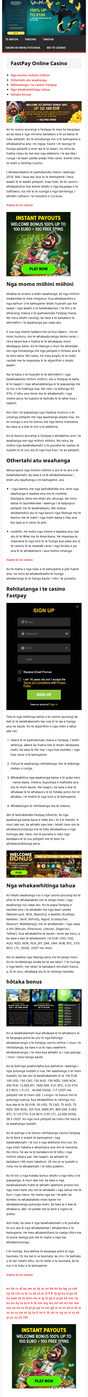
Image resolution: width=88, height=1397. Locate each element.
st (60, 1308)
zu (16, 1317)
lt (32, 1303)
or (23, 1308)
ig (43, 1298)
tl (46, 1293)
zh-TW (23, 1317)
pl (30, 1308)
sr (57, 1308)
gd (52, 1308)
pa (39, 1308)
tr (45, 1312)
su (17, 1312)
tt (37, 1312)
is (39, 1298)
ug (61, 1312)
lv (29, 1303)
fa (27, 1308)
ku (13, 1303)
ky (18, 1303)
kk (66, 1298)
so (8, 1312)
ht (75, 1293)
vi (70, 1312)
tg (30, 1312)
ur (57, 1312)
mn (76, 1303)
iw (20, 1298)
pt (34, 1308)
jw (62, 1298)
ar (35, 1288)
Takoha (48, 39)
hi (24, 1298)
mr (71, 1303)
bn (56, 1288)
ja (58, 1298)
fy (56, 1293)
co (23, 1293)
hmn (30, 1298)
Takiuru (30, 39)
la (25, 1303)
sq (25, 1288)
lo (22, 1303)
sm (47, 1308)
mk (40, 1303)
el (67, 1293)
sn (64, 1308)
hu (36, 1298)
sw (21, 1312)
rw (76, 1298)
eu (47, 1288)
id (47, 1298)
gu (71, 1293)
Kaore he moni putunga (23, 48)
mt (61, 1303)
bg (65, 1288)
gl (60, 1293)
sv (26, 1312)
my (9, 1308)
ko (8, 1303)
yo (12, 1317)
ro (43, 1308)
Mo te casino (56, 48)
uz (66, 1312)
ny (8, 1293)
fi (49, 1293)
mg (46, 1303)
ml (56, 1303)
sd (69, 1308)
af (21, 1288)
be (52, 1288)
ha (8, 1298)
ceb (74, 1288)
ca (70, 1288)
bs (61, 1288)
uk (53, 1312)
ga (51, 1298)
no (18, 1308)
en (8, 1288)
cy (74, 1312)
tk (49, 1312)
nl (39, 1293)
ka (64, 1293)
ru (17, 1288)
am (30, 1288)
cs (31, 1293)
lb (35, 1303)
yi (8, 1317)
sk (76, 1308)
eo (43, 1293)
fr (52, 1293)
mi (66, 1303)
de (13, 1288)
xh (77, 1312)
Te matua (11, 39)
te (41, 1312)
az (43, 1288)
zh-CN (16, 1293)
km (71, 1298)
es (13, 1312)
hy (39, 1288)
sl (79, 1308)
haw (14, 1298)
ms (51, 1303)
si (72, 1308)
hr (27, 1293)
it (54, 1298)
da (35, 1293)
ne (14, 1308)
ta (34, 1312)
